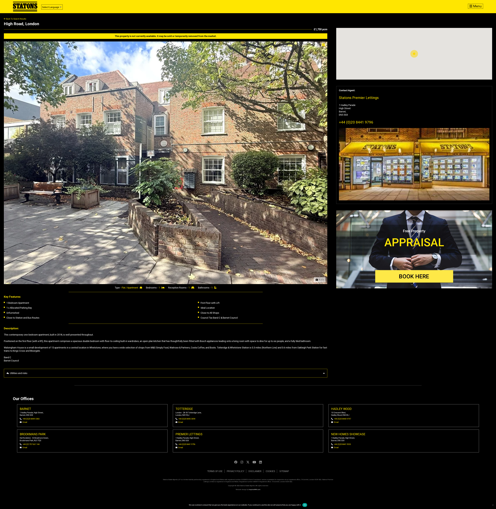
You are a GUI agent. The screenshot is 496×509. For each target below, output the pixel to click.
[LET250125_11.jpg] (165, 162)
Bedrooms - (152, 287)
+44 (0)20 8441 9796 (356, 122)
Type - (118, 287)
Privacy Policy (235, 471)
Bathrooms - (204, 287)
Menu (477, 6)
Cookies (270, 471)
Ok (305, 505)
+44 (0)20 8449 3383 (31, 419)
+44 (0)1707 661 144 (31, 444)
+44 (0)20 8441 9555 (342, 444)
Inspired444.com (254, 489)
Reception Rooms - (178, 287)
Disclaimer (255, 471)
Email (25, 422)
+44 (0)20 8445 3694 (186, 419)
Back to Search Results (16, 19)
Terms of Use (215, 471)
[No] (492, 505)
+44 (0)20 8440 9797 (342, 419)
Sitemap (284, 471)
